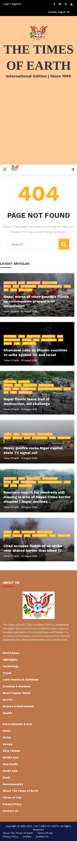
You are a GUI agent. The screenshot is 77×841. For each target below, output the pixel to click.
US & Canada (11, 750)
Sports (7, 699)
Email (21, 282)
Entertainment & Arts (17, 724)
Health (7, 713)
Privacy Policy (12, 804)
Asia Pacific (10, 282)
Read (15, 286)
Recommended (28, 286)
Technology (10, 666)
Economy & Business (17, 686)
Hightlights (33, 282)
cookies (27, 836)
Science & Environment (50, 286)
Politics (27, 340)
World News (25, 290)
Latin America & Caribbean (21, 679)
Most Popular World (16, 693)
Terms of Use (12, 797)
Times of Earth (11, 311)
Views (13, 290)
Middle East (49, 336)
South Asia (10, 771)
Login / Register (12, 4)
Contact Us (10, 811)
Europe (7, 744)
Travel (7, 673)
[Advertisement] (38, 126)
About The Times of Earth (20, 790)
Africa (7, 434)
